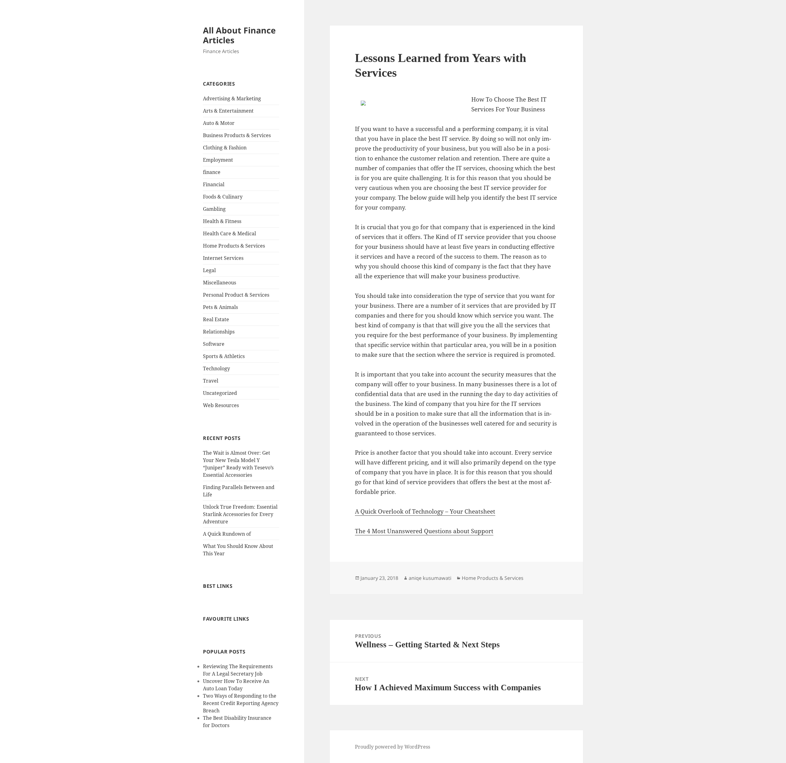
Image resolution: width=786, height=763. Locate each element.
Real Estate (216, 319)
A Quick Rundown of (227, 533)
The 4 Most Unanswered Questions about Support (424, 531)
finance (211, 172)
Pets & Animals (220, 307)
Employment (218, 159)
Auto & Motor (219, 123)
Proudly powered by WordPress (392, 746)
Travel (210, 380)
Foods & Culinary (223, 196)
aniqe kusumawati (430, 578)
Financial (213, 184)
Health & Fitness (222, 221)
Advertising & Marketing (232, 98)
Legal (209, 270)
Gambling (214, 209)
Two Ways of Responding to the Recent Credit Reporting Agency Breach (240, 703)
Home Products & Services (234, 245)
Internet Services (223, 258)
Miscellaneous (219, 282)
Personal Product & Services (236, 294)
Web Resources (221, 405)
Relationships (219, 331)
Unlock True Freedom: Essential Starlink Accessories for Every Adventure (240, 514)
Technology (216, 368)
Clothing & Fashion (225, 147)
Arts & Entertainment (228, 110)
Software (213, 344)
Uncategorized (220, 393)
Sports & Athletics (224, 356)
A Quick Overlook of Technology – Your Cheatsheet (425, 511)
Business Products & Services (237, 135)
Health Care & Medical (229, 233)
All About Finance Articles (239, 35)
